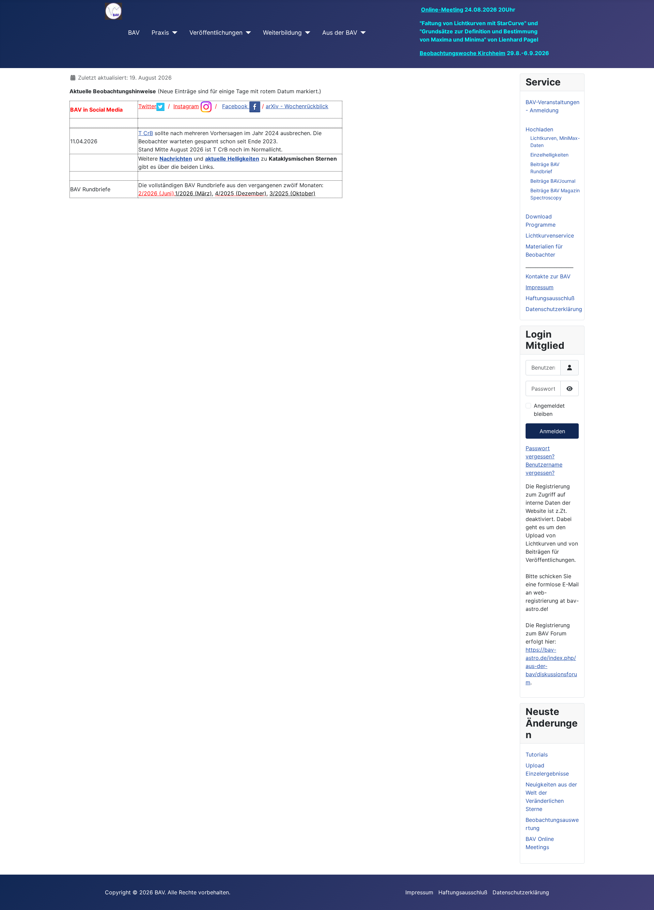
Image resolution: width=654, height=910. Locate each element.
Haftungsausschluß (550, 298)
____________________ (549, 265)
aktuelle (216, 158)
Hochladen (539, 129)
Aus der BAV (339, 32)
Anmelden (552, 431)
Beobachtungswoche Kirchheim (462, 53)
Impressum (540, 287)
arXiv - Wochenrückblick (297, 106)
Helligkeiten (243, 158)
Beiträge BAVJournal (552, 181)
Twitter (147, 106)
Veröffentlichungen (216, 32)
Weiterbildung (282, 32)
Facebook (235, 106)
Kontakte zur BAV (548, 276)
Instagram (186, 106)
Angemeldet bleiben (549, 409)
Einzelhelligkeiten (549, 155)
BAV (134, 32)
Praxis (160, 32)
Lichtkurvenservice (550, 235)
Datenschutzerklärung (554, 309)
